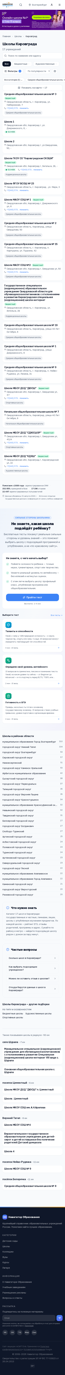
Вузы (5, 1257)
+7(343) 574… (18, 190)
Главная (6, 36)
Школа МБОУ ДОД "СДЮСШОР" (22, 432)
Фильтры (14, 71)
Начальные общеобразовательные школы (24, 424)
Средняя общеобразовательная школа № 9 (30, 367)
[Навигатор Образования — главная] (7, 5)
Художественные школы (17, 471)
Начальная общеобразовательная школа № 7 (31, 411)
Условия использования (34, 1349)
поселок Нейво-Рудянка (16, 1161)
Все (7, 64)
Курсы (5, 1262)
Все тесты (55, 615)
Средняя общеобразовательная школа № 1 (30, 346)
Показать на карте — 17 (34, 87)
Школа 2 (9, 141)
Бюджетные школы (12, 1013)
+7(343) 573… (18, 108)
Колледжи (7, 1251)
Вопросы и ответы (12, 1298)
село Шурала (10, 1042)
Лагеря (6, 1267)
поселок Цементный (14, 1082)
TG (19, 1332)
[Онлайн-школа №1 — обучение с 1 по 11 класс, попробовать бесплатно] (32, 20)
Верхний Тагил (11, 1118)
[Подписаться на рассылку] (60, 1318)
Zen (34, 1332)
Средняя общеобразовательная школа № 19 (31, 325)
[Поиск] (20, 5)
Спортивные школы (14, 403)
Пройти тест (34, 597)
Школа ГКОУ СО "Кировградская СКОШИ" (28, 158)
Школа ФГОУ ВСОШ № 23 (19, 183)
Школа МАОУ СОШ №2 (17, 264)
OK (12, 1332)
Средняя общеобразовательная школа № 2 (30, 223)
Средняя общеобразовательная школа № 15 (31, 244)
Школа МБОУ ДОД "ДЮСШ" (20, 388)
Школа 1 (9, 121)
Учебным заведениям (13, 1287)
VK (5, 1332)
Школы (18, 36)
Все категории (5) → (13, 80)
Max (27, 1332)
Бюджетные (20, 64)
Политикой (29, 1326)
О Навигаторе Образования (17, 1282)
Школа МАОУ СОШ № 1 (17, 199)
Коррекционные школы (16, 174)
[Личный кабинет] (52, 5)
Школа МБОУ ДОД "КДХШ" (20, 456)
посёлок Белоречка (14, 1179)
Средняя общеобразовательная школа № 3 (30, 94)
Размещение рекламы (14, 1292)
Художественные (45, 64)
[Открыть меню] (60, 5)
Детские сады (10, 1241)
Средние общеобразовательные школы (23, 113)
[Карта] (54, 71)
